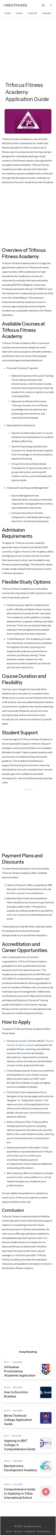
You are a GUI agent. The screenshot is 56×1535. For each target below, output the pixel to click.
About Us (18, 1531)
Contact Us (29, 1531)
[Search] (43, 5)
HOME (7, 13)
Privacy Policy (43, 1531)
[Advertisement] (28, 47)
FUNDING (46, 13)
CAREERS (32, 13)
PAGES (19, 13)
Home (9, 1531)
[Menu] (51, 5)
